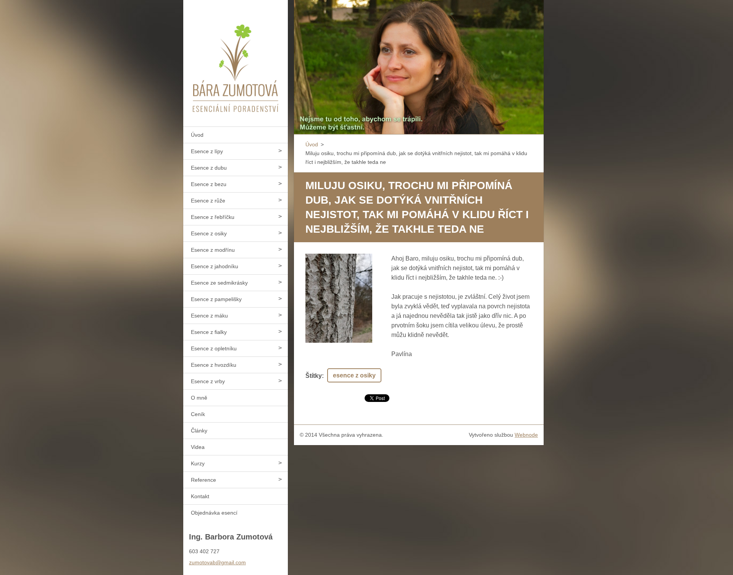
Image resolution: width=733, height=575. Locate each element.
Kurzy (198, 463)
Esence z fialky (209, 332)
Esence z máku (209, 316)
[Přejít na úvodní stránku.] (235, 58)
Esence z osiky (209, 233)
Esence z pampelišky (216, 299)
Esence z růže (208, 201)
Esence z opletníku (214, 348)
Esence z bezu (208, 184)
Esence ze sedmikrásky (219, 283)
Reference (203, 480)
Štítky (313, 376)
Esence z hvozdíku (213, 365)
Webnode (526, 435)
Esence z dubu (209, 168)
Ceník (198, 414)
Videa (198, 447)
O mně (199, 398)
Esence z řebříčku (212, 217)
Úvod (197, 135)
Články (199, 431)
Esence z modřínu (213, 250)
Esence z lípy (207, 151)
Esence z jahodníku (214, 266)
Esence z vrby (208, 381)
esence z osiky (354, 375)
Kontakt (200, 496)
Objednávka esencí (214, 513)
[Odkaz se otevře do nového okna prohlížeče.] (338, 298)
